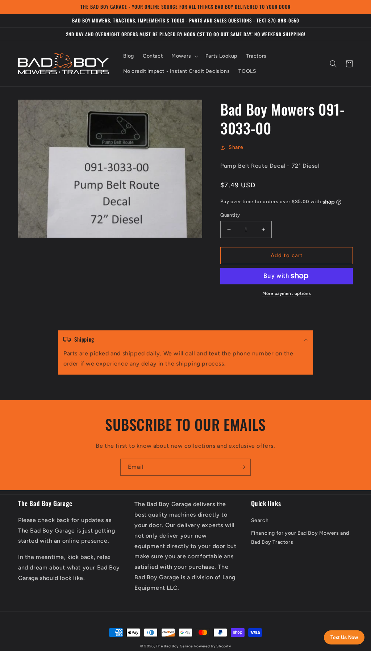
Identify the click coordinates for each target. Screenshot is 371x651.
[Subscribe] (242, 467)
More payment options (286, 293)
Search (260, 520)
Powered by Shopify (212, 646)
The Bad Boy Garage (174, 646)
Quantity (230, 215)
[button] (184, 56)
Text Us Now (344, 637)
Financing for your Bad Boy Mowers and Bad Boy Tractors (300, 537)
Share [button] (236, 147)
